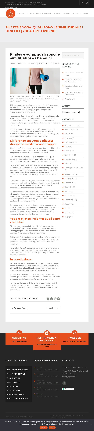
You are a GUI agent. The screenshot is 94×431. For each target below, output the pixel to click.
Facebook (82, 2)
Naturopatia (69, 179)
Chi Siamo (21, 13)
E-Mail (58, 298)
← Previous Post (18, 308)
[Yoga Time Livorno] (11, 13)
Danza (67, 147)
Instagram (86, 2)
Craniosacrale (70, 142)
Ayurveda (68, 138)
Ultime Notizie (75, 13)
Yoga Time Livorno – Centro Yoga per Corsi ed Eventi (67, 415)
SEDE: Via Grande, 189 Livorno (74, 368)
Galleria (66, 13)
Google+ (55, 298)
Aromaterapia (70, 130)
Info (66, 163)
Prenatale (68, 196)
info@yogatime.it (69, 377)
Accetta (43, 427)
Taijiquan (68, 212)
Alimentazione (70, 125)
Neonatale (69, 183)
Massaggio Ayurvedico (74, 168)
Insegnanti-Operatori (33, 13)
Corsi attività (46, 13)
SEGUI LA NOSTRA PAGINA (74, 342)
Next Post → (53, 308)
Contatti (85, 13)
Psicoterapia (69, 200)
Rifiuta (52, 427)
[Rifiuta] (91, 425)
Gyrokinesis (69, 159)
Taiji (66, 208)
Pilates (51, 63)
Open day (68, 187)
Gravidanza (69, 155)
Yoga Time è (70, 99)
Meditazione (70, 174)
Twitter (51, 298)
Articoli (44, 63)
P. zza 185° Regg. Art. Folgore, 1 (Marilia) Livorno (75, 372)
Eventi (67, 151)
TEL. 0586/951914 (19, 342)
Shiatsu (67, 204)
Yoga (57, 63)
